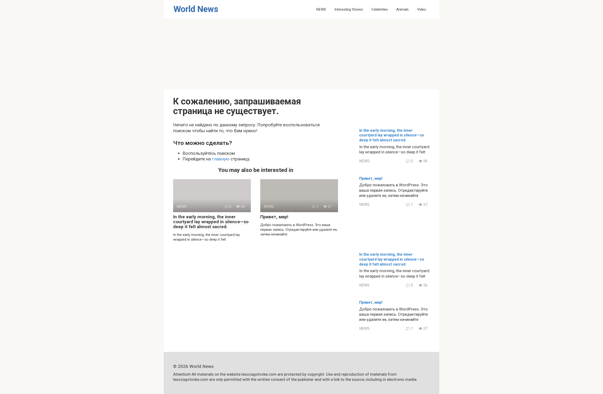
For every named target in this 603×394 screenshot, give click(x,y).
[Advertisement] (301, 54)
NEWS (321, 9)
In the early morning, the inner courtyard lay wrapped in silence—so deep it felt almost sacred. (211, 221)
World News (195, 9)
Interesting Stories (348, 9)
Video (421, 9)
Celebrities (379, 9)
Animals (402, 9)
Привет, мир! (274, 216)
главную (220, 159)
